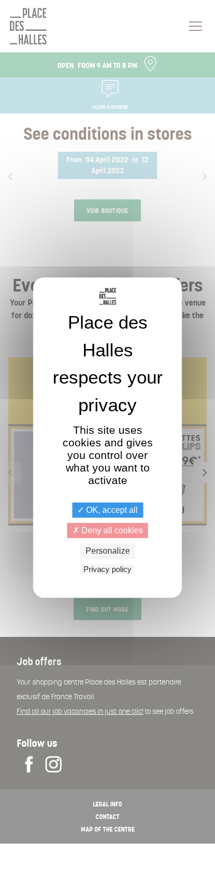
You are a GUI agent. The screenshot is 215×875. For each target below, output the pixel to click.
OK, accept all (111, 510)
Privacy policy (107, 569)
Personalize (108, 551)
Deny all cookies (111, 530)
